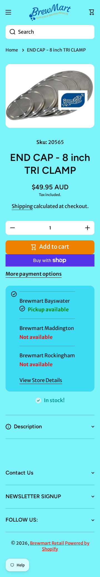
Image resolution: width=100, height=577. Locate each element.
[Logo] (50, 12)
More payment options (34, 274)
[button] (91, 12)
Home (12, 50)
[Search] (10, 32)
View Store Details (40, 380)
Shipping (22, 206)
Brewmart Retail (47, 543)
